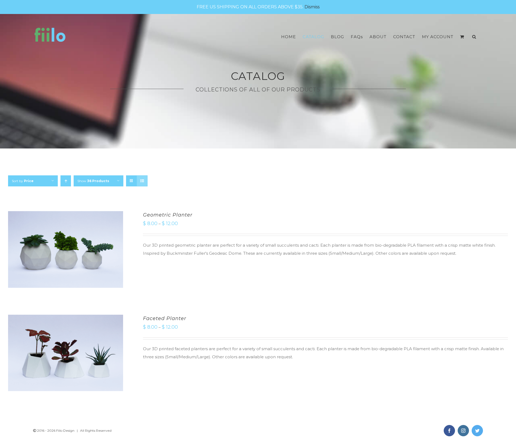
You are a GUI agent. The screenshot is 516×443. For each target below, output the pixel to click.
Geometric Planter (167, 215)
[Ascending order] (65, 180)
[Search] (474, 37)
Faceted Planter (164, 318)
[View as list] (142, 181)
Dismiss (312, 6)
